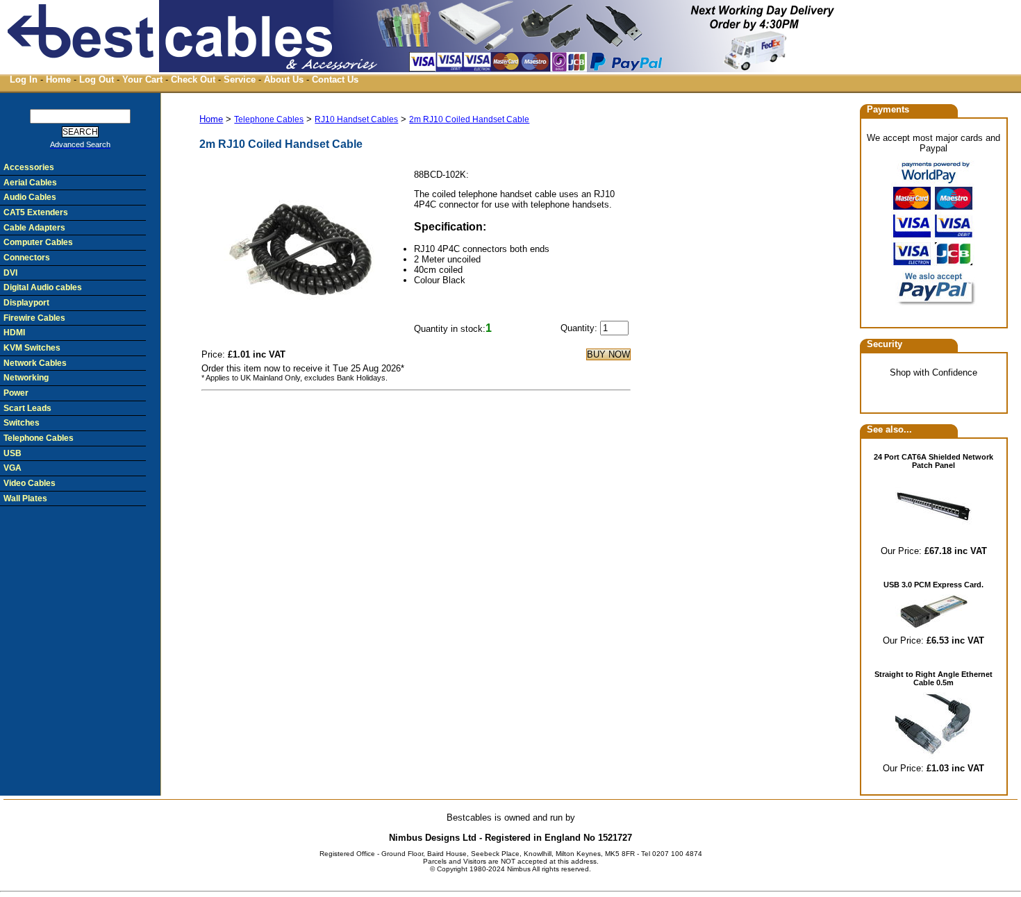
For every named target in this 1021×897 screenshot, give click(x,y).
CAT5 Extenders (35, 212)
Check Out (193, 79)
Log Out (96, 79)
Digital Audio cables (42, 287)
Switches (21, 423)
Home (58, 79)
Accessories (28, 167)
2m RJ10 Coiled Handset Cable (469, 119)
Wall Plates (25, 498)
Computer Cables (38, 242)
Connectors (26, 257)
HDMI (14, 332)
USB (12, 453)
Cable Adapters (34, 228)
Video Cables (29, 483)
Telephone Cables (269, 119)
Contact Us (335, 79)
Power (15, 393)
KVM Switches (31, 348)
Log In (24, 79)
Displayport (26, 303)
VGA (12, 468)
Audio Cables (29, 197)
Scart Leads (27, 408)
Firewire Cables (34, 318)
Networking (26, 378)
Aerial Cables (30, 182)
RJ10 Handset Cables (356, 119)
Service (240, 79)
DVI (10, 273)
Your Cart (142, 79)
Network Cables (35, 363)
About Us (284, 79)
